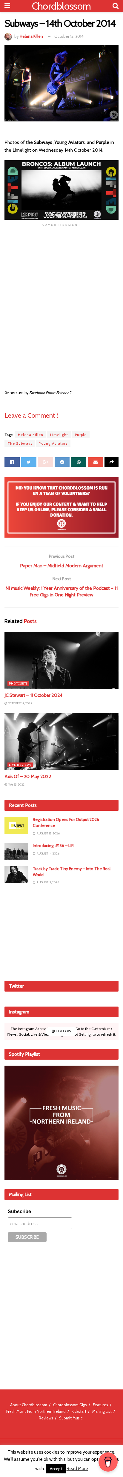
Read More (77, 1468)
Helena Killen (31, 36)
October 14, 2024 (19, 703)
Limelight (59, 434)
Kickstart (79, 1411)
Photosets (18, 683)
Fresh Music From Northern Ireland (36, 1411)
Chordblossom (61, 6)
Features (100, 1404)
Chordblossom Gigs (70, 1404)
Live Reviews (20, 765)
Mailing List (102, 1411)
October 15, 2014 (69, 36)
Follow (63, 1031)
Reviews (46, 1418)
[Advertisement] (61, 932)
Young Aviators (53, 443)
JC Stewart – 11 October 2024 (33, 695)
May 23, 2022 (15, 784)
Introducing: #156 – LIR (53, 845)
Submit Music (70, 1418)
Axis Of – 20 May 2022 (27, 776)
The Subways (19, 443)
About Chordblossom (28, 1404)
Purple (81, 434)
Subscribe (19, 1211)
